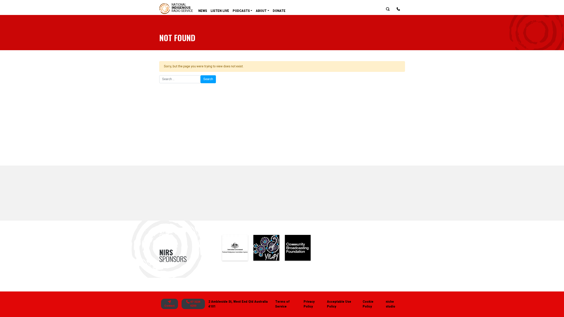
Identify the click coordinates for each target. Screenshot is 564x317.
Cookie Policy (368, 304)
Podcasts (241, 11)
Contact (169, 306)
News (202, 11)
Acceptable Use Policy (339, 304)
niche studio (390, 304)
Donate (279, 11)
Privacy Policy (309, 304)
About (261, 11)
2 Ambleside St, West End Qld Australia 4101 (238, 304)
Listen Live (220, 11)
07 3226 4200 (195, 304)
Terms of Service (282, 304)
